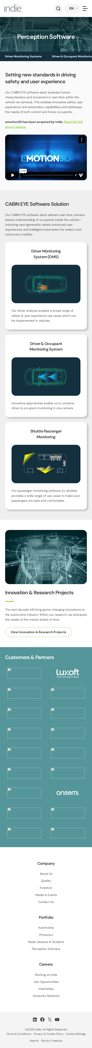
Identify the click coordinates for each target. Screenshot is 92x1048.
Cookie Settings (76, 1034)
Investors (46, 888)
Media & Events (46, 895)
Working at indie (46, 975)
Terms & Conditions (18, 1034)
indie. (38, 1029)
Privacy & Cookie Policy (49, 1034)
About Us (46, 874)
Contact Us (46, 902)
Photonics (46, 935)
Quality (46, 881)
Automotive (46, 928)
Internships (46, 989)
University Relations (46, 996)
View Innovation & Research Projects (38, 632)
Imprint (34, 1040)
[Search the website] (58, 8)
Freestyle (56, 1040)
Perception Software (46, 949)
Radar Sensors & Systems (46, 942)
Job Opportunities (46, 982)
